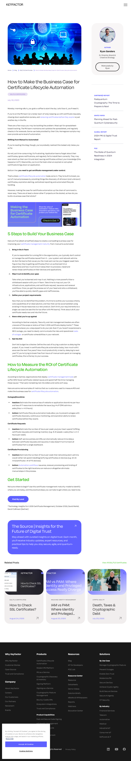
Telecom (103, 715)
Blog (15, 70)
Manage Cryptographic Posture (113, 665)
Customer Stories (12, 665)
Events (8, 710)
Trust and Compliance (14, 674)
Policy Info (9, 739)
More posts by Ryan (107, 66)
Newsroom (9, 706)
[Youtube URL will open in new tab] (116, 749)
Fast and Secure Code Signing (49, 719)
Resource (72, 680)
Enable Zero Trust (107, 674)
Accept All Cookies (26, 744)
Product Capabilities (45, 714)
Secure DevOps (106, 682)
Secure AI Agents (107, 695)
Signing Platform (44, 684)
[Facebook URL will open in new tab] (124, 749)
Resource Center (75, 675)
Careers (8, 692)
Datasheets (73, 684)
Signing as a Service (45, 688)
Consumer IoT (105, 732)
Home (9, 70)
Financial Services (107, 710)
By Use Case (105, 660)
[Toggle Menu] (126, 5)
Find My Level (18, 499)
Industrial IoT (105, 728)
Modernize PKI (106, 678)
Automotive (105, 719)
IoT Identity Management (47, 723)
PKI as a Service (43, 672)
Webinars (72, 706)
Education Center (75, 710)
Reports (71, 702)
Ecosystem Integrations (47, 704)
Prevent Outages (107, 669)
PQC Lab (71, 669)
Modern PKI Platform (45, 668)
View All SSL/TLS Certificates (114, 562)
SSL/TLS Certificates (26, 70)
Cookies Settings (26, 751)
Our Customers (11, 697)
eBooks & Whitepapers (77, 697)
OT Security (105, 700)
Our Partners (10, 701)
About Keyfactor (12, 688)
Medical (103, 723)
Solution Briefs (74, 693)
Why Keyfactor (11, 660)
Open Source (10, 669)
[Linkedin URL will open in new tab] (108, 749)
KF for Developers (75, 665)
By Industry (104, 706)
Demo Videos (73, 689)
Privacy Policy (71, 749)
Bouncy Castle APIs (45, 699)
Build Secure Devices (108, 691)
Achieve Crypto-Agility (109, 687)
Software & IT (105, 737)
